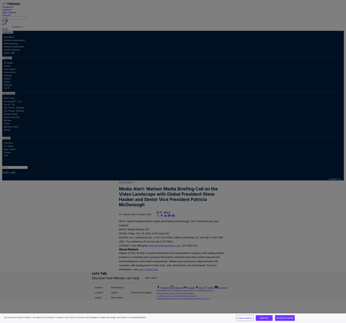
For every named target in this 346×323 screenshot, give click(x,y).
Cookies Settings (244, 318)
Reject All (264, 318)
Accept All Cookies (285, 318)
